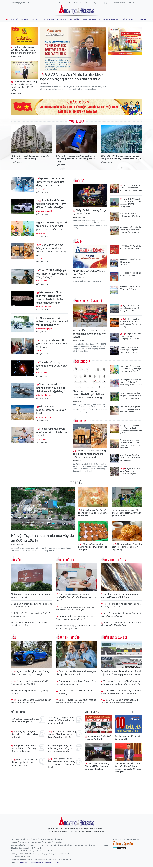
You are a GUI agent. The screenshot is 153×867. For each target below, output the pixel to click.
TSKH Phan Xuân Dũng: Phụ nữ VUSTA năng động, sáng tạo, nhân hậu (97, 766)
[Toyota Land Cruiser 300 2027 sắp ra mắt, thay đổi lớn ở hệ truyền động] (22, 206)
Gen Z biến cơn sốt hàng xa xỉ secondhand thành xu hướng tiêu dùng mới (51, 249)
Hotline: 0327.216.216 (74, 3)
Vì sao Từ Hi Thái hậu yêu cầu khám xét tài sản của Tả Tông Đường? (51, 274)
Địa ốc (17, 560)
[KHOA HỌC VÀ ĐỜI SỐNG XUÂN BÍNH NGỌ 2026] (114, 249)
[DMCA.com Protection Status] (119, 848)
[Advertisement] (76, 791)
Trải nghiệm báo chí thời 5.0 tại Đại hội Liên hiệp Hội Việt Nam (51, 343)
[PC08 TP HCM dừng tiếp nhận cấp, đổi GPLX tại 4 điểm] (114, 216)
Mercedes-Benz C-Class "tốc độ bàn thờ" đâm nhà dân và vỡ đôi (31, 701)
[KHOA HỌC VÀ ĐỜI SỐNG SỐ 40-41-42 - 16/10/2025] (114, 262)
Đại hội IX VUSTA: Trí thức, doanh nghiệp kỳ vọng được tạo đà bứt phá (131, 187)
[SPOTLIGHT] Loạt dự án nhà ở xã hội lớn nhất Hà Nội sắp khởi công (30, 157)
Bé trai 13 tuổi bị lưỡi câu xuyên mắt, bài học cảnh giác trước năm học (76, 701)
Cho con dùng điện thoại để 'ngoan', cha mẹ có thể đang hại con (76, 682)
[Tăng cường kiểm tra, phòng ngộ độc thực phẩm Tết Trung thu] (93, 531)
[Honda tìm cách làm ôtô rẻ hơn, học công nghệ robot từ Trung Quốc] (114, 350)
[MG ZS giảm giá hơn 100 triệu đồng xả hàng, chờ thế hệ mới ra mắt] (90, 315)
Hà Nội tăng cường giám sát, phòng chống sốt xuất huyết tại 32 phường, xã (131, 395)
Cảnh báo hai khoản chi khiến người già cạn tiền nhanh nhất (76, 673)
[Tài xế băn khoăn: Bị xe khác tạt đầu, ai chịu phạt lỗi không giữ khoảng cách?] (121, 655)
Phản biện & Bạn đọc (91, 19)
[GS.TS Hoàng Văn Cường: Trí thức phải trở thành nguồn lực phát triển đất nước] (24, 70)
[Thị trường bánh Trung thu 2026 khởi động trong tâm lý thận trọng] (127, 531)
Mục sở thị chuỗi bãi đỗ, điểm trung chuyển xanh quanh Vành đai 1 (24, 762)
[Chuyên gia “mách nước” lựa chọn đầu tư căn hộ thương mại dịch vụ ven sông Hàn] (114, 443)
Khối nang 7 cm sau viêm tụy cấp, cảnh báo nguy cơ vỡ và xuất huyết (76, 608)
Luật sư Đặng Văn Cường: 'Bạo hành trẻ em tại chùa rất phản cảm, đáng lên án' (121, 692)
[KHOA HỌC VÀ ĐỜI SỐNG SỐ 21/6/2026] (90, 256)
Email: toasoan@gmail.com (93, 3)
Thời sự (14, 19)
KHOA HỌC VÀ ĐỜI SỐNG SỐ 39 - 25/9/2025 (130, 274)
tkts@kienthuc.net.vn (51, 863)
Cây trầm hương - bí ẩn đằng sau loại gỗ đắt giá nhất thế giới (119, 595)
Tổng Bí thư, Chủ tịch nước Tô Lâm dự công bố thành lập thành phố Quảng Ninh (130, 203)
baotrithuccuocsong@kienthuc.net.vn (29, 863)
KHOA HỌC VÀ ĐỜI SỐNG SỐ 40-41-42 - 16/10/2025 (130, 262)
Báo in (78, 241)
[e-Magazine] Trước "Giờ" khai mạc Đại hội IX (98, 737)
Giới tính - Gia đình (111, 19)
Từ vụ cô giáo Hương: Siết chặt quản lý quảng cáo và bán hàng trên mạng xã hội (120, 682)
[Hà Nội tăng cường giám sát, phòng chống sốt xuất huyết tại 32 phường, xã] (114, 396)
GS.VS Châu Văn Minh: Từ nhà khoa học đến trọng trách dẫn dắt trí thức (71, 76)
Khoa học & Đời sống (76, 9)
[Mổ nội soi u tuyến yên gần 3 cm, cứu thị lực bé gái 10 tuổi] (22, 435)
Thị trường (62, 19)
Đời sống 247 (48, 19)
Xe (14, 637)
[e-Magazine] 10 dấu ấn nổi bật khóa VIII (127, 737)
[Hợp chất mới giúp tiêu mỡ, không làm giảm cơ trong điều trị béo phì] (93, 497)
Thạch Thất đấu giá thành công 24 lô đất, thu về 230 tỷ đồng (30, 623)
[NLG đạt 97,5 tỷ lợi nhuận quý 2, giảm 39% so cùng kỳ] (31, 577)
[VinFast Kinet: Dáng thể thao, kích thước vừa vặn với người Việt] (114, 458)
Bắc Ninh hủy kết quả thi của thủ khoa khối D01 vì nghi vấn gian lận (130, 409)
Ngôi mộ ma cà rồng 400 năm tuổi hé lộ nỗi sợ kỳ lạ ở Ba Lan (121, 605)
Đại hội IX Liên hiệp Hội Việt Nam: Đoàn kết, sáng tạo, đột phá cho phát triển (23, 50)
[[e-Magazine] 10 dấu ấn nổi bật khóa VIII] (128, 724)
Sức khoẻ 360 (127, 19)
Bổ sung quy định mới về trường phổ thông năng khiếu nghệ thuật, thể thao (131, 382)
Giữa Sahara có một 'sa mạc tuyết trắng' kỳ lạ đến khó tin (51, 410)
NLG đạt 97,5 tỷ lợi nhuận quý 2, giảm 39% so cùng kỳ (30, 595)
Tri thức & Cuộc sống (123, 843)
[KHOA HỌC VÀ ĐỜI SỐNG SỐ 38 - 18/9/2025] (114, 289)
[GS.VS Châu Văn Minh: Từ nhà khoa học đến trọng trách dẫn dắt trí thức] (73, 49)
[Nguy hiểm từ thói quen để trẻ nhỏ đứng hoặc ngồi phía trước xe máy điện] (22, 228)
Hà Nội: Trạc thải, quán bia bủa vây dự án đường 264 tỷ (42, 538)
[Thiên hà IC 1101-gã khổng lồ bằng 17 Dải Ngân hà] (22, 368)
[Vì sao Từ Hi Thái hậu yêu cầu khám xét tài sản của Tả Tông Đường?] (22, 276)
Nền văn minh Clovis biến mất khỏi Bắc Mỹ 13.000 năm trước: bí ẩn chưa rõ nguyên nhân (49, 297)
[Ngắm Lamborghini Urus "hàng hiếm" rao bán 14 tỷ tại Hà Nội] (31, 655)
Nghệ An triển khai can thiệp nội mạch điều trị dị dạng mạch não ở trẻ (50, 182)
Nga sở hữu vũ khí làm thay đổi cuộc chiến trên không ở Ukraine (131, 308)
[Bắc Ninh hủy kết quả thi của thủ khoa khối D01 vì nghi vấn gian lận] (114, 410)
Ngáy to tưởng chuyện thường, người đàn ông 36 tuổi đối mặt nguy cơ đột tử (76, 597)
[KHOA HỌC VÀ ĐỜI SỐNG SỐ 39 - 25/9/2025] (114, 276)
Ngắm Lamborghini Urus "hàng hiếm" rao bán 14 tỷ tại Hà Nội (30, 673)
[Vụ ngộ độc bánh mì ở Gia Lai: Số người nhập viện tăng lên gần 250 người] (114, 230)
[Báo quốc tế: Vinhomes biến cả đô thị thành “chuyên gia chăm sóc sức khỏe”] (114, 428)
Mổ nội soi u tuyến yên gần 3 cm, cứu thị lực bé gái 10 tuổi (51, 432)
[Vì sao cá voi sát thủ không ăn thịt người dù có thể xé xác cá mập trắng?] (22, 390)
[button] (133, 712)
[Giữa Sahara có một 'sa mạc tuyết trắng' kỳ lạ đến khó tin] (22, 412)
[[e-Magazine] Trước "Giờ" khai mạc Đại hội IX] (98, 724)
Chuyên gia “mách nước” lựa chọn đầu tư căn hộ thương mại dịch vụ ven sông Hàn (130, 444)
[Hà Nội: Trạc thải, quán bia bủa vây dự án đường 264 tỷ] (43, 508)
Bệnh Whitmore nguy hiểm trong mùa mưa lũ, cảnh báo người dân (76, 627)
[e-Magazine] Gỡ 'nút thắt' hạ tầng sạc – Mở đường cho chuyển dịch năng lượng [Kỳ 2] (61, 762)
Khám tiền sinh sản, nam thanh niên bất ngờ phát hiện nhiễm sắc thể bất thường (89, 394)
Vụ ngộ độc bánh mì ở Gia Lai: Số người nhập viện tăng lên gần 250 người (130, 229)
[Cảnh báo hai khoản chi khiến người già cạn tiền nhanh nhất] (76, 655)
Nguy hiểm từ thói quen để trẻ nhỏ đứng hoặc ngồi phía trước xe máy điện (51, 226)
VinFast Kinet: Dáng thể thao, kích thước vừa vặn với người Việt (130, 457)
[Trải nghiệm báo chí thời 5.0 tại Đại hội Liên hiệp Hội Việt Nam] (22, 346)
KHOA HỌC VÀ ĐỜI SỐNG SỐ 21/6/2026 (89, 272)
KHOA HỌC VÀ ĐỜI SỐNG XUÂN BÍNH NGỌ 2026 (130, 247)
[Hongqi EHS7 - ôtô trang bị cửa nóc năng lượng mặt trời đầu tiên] (114, 337)
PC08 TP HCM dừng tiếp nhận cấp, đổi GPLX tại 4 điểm (130, 216)
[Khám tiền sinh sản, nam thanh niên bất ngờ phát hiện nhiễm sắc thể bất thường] (90, 376)
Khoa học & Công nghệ (30, 19)
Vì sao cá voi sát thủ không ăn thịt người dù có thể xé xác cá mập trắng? (50, 388)
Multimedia (141, 19)
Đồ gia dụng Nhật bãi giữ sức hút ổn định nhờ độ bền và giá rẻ (130, 471)
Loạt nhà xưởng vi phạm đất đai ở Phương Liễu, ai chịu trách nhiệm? (119, 701)
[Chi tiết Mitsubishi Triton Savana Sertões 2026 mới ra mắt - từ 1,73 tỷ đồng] (114, 322)
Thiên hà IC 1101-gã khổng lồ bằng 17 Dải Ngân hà (51, 366)
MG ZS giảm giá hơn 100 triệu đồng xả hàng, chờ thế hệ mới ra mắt (89, 333)
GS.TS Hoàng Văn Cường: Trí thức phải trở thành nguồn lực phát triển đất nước (24, 85)
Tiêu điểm (76, 482)
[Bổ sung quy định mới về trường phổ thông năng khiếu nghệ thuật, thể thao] (114, 383)
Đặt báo (62, 3)
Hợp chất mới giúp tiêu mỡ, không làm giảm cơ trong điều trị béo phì (92, 513)
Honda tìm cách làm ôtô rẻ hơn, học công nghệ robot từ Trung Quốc (130, 349)
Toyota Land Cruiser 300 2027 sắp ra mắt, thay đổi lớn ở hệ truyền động (51, 204)
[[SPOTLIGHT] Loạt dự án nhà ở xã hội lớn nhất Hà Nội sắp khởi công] (31, 139)
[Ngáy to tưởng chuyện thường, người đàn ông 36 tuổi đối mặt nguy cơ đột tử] (76, 577)
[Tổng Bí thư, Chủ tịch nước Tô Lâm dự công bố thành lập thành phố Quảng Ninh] (114, 202)
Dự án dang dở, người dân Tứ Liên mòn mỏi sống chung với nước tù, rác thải (61, 720)
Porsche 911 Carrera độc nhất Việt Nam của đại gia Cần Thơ (30, 682)
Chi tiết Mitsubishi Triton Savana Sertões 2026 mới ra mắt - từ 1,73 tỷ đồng (130, 323)
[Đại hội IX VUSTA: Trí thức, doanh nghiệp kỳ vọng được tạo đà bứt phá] (114, 188)
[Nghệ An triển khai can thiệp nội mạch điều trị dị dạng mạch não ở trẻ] (22, 184)
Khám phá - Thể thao (43, 281)
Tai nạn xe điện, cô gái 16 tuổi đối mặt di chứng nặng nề (76, 692)
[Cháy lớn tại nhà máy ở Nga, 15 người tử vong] (90, 195)
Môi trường (75, 19)
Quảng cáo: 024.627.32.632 (115, 3)
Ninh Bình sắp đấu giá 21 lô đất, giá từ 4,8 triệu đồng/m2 (30, 614)
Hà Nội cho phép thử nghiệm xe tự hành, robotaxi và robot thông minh (52, 321)
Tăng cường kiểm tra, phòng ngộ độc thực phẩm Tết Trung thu (92, 547)
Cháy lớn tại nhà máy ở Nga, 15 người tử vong (90, 212)
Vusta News (92, 712)
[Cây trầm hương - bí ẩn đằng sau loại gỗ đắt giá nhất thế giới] (121, 577)
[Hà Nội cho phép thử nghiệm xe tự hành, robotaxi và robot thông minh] (22, 324)
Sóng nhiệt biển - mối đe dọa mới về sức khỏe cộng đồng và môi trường (24, 748)
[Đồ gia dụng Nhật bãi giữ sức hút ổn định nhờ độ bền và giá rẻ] (114, 471)
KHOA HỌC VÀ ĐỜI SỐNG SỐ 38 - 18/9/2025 (130, 288)
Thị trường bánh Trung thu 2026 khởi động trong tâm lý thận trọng (127, 547)
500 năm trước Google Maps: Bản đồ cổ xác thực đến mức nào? (121, 614)
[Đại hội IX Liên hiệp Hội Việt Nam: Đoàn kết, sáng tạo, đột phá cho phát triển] (24, 36)
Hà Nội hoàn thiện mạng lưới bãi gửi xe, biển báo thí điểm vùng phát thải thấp (62, 734)
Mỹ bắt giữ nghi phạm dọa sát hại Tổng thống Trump (29, 692)
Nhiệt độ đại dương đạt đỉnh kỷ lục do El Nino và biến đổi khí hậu (24, 734)
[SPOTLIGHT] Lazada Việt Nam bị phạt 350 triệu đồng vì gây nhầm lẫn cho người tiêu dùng (75, 159)
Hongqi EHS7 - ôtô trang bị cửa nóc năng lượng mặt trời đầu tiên (130, 336)
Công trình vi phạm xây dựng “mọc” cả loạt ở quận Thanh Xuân (31, 605)
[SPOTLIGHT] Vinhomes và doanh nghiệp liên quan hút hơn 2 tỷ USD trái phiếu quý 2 (121, 157)
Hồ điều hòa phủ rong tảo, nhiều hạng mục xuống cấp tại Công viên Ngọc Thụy (60, 748)
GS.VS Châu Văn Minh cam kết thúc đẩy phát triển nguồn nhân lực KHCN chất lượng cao (128, 767)
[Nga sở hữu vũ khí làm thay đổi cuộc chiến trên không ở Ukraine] (114, 308)
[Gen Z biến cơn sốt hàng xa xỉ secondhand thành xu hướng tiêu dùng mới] (22, 251)
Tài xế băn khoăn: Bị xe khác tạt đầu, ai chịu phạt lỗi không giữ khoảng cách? (121, 673)
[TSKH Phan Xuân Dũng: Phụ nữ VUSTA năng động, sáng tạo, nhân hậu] (98, 752)
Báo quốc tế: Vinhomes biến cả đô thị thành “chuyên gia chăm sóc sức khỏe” (131, 429)
